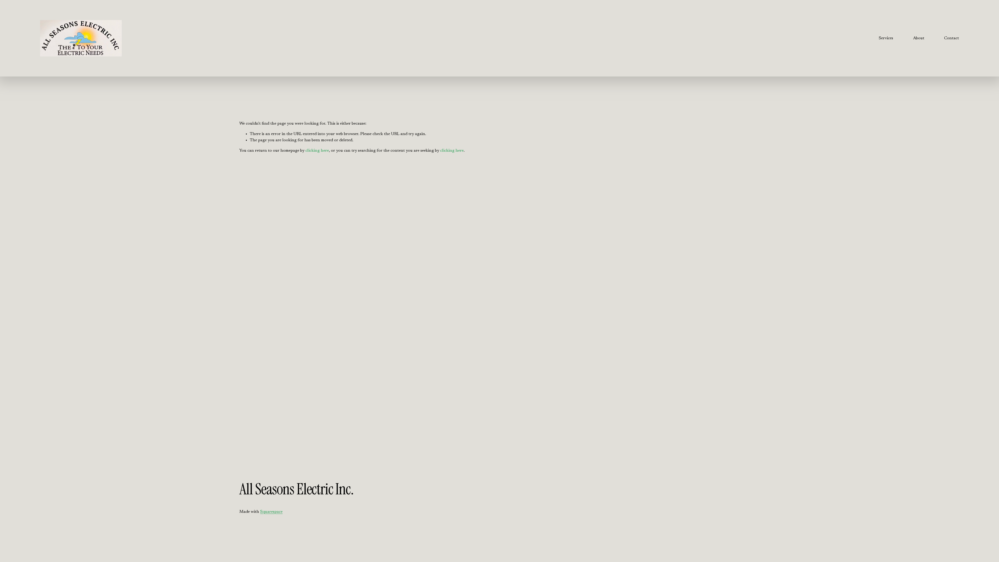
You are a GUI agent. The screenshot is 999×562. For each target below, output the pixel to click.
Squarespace (271, 512)
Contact (951, 38)
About (918, 38)
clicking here (317, 151)
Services (886, 38)
